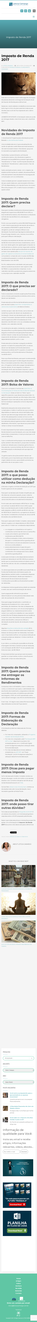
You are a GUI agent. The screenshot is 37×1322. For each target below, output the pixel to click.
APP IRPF (18, 752)
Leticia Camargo (8, 65)
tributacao (25, 836)
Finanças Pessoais (14, 67)
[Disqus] (18, 975)
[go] (31, 1058)
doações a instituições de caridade (18, 628)
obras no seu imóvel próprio (18, 787)
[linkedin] (29, 10)
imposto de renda (15, 836)
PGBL (21, 783)
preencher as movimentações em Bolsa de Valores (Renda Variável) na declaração (18, 391)
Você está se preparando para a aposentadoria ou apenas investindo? (21, 1095)
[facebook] (21, 10)
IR (20, 836)
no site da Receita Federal (15, 140)
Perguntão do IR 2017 (25, 812)
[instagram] (25, 10)
